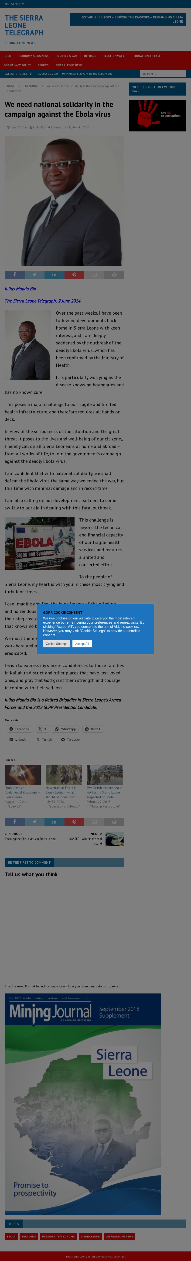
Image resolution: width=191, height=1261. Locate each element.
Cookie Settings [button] (56, 644)
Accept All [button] (82, 644)
